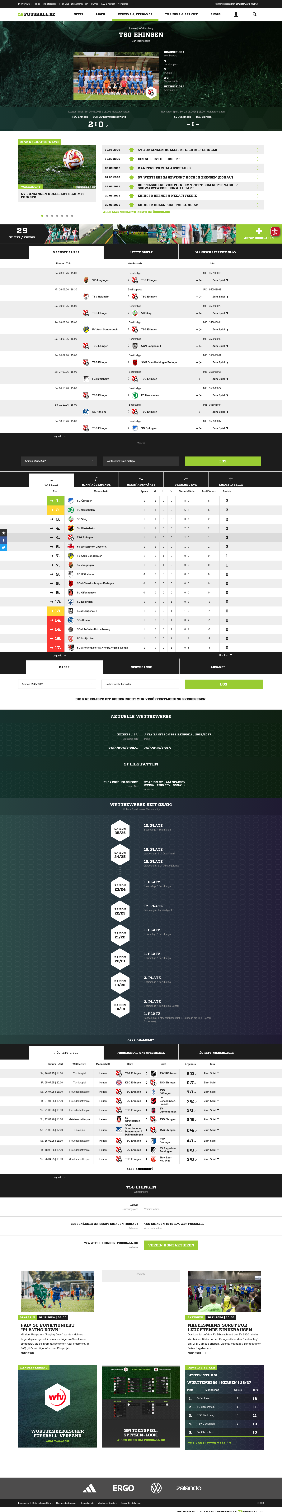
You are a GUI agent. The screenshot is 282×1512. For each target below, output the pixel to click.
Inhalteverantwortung (107, 1503)
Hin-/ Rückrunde (96, 484)
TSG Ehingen (141, 1187)
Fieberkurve (186, 484)
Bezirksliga (174, 52)
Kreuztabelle (231, 484)
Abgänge (218, 667)
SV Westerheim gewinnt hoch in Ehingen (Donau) (185, 177)
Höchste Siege (66, 1052)
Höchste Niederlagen (215, 1052)
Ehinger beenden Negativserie (167, 195)
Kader (64, 667)
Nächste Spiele (66, 252)
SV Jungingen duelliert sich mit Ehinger (52, 194)
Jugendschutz (87, 1503)
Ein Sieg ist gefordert (159, 159)
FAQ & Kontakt (108, 4)
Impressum (23, 1503)
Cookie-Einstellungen (130, 1503)
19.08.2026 (112, 149)
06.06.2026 (112, 168)
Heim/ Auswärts (141, 484)
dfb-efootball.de (50, 4)
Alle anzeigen (139, 1039)
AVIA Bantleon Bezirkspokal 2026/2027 (177, 734)
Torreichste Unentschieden (141, 1052)
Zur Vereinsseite (141, 40)
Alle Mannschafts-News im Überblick (136, 212)
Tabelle (51, 484)
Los (222, 461)
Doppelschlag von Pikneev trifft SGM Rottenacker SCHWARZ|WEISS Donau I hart (188, 186)
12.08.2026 (112, 159)
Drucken (223, 655)
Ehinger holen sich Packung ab (168, 204)
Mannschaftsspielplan (216, 252)
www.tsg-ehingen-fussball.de (111, 1243)
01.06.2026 (112, 177)
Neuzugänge (141, 667)
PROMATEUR (24, 4)
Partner (94, 4)
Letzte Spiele (141, 252)
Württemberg (146, 28)
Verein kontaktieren (171, 1245)
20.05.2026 (112, 195)
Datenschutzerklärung (42, 1503)
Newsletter (123, 4)
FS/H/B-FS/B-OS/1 (158, 747)
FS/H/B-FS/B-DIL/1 (123, 747)
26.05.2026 (112, 186)
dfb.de (37, 4)
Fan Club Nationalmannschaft (74, 4)
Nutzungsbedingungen (66, 1503)
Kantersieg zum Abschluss (164, 168)
